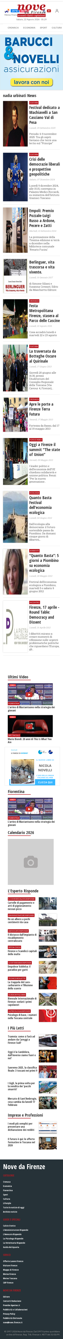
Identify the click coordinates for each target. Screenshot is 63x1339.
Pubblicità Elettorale (12, 1318)
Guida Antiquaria (11, 1247)
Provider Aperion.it (11, 1305)
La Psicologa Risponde (13, 1238)
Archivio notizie (10, 1211)
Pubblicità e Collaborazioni (15, 1309)
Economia (29, 27)
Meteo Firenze (9, 1274)
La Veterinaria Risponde (14, 1242)
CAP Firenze (8, 1282)
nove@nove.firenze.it (12, 1322)
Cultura (6, 1198)
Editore (6, 1296)
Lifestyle (7, 1203)
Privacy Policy (9, 1313)
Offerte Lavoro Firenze (13, 1261)
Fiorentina (8, 1190)
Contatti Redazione (12, 1301)
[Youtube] (49, 10)
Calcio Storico (9, 1225)
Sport (43, 27)
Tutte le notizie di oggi (13, 1207)
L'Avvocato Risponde (12, 1234)
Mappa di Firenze (11, 1269)
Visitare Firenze (10, 1265)
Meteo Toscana (10, 1278)
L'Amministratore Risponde (15, 1229)
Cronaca (13, 27)
